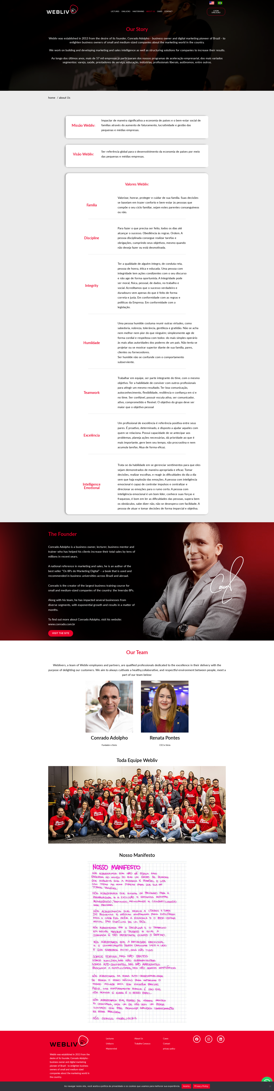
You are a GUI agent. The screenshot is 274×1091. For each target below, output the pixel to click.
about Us (64, 97)
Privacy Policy (201, 1086)
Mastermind (138, 11)
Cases (159, 11)
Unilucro (125, 11)
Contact (168, 11)
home (51, 97)
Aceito (186, 1086)
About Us (150, 11)
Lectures (115, 11)
